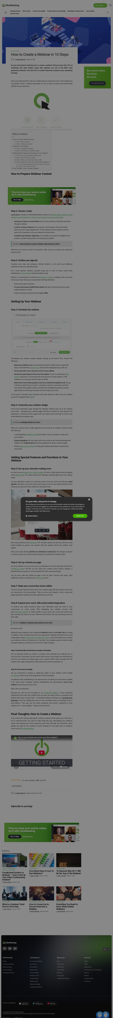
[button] (31, 516)
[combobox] (89, 499)
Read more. (46, 511)
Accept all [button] (80, 516)
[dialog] (56, 509)
